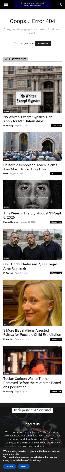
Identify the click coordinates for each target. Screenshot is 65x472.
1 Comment (56, 126)
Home (6, 111)
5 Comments (56, 391)
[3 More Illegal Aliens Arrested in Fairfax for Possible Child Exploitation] (32, 303)
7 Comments (56, 339)
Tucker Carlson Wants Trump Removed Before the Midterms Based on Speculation (32, 383)
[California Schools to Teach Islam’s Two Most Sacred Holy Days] (32, 146)
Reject (23, 466)
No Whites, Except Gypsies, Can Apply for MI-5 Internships (27, 119)
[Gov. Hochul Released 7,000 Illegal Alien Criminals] (32, 244)
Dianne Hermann (11, 222)
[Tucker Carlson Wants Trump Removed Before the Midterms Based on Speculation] (32, 360)
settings (37, 460)
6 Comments (56, 174)
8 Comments (56, 273)
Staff (5, 173)
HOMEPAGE (43, 43)
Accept (9, 466)
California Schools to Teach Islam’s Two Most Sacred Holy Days (30, 167)
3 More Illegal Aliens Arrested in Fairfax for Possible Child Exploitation (32, 332)
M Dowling (8, 125)
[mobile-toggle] (5, 4)
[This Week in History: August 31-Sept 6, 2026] (32, 194)
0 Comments (56, 222)
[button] (60, 4)
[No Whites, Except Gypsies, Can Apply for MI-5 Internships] (32, 89)
